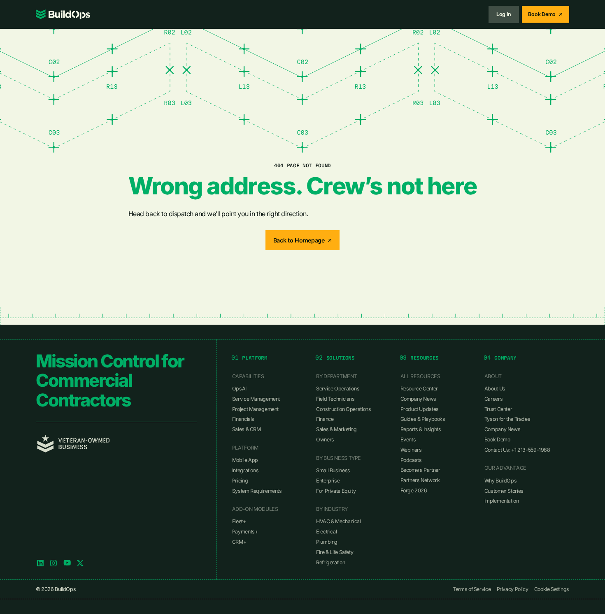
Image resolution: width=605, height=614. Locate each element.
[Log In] (504, 14)
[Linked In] (40, 563)
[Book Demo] (545, 14)
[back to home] (63, 14)
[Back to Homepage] (302, 240)
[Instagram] (53, 563)
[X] (80, 563)
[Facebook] (67, 563)
